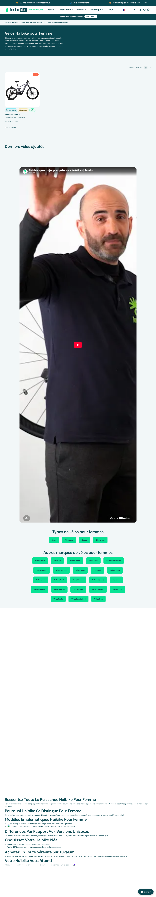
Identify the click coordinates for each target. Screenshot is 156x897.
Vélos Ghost (59, 580)
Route (54, 540)
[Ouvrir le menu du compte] (140, 9)
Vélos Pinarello (98, 589)
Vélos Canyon (41, 570)
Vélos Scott (58, 599)
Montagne (69, 540)
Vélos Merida (59, 589)
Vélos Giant (40, 580)
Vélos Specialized (78, 599)
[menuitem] (111, 9)
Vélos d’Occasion (11, 22)
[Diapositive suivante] (36, 89)
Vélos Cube (80, 570)
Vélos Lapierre (98, 580)
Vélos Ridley (117, 589)
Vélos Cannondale (113, 561)
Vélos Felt (97, 570)
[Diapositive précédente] (8, 89)
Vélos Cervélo (61, 570)
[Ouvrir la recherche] (135, 9)
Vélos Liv (116, 580)
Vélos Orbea (78, 589)
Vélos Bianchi (75, 561)
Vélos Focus (115, 570)
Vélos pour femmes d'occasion (33, 22)
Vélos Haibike (78, 580)
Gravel (84, 540)
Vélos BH (57, 561)
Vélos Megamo (39, 589)
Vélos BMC (93, 561)
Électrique (100, 540)
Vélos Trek (98, 599)
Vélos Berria (40, 561)
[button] (144, 9)
